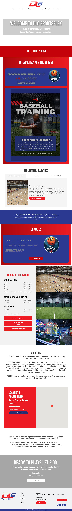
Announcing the (26, 74)
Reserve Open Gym (18, 323)
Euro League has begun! (21, 246)
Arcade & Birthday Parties (18, 328)
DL (18, 78)
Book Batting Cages (18, 318)
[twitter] (60, 505)
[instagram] (63, 505)
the (10, 241)
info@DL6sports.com (14, 406)
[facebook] (57, 505)
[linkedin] (65, 505)
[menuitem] (13, 8)
